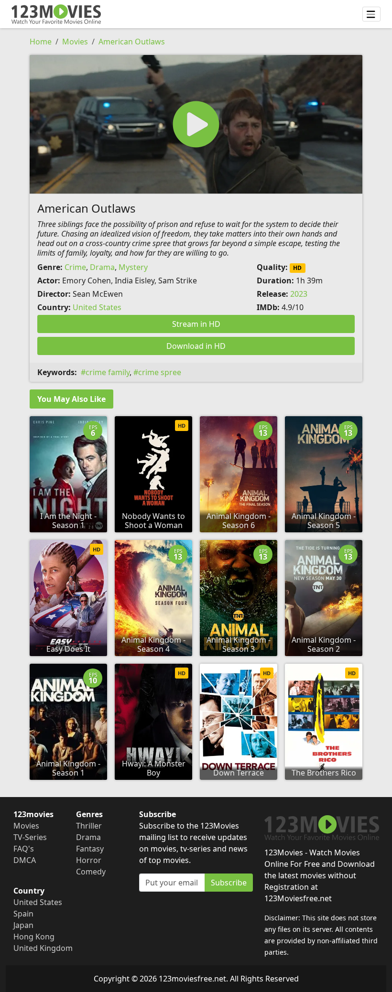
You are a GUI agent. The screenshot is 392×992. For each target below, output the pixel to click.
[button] (196, 124)
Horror (88, 860)
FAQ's (23, 848)
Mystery (133, 267)
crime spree (159, 372)
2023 (298, 294)
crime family (108, 372)
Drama (102, 267)
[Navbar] (371, 14)
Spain (23, 913)
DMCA (24, 860)
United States (97, 307)
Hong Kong (33, 936)
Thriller (89, 825)
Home (41, 41)
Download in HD (196, 346)
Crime (75, 267)
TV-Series (30, 837)
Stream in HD (196, 324)
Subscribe (229, 882)
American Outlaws (131, 41)
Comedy (91, 871)
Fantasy (90, 848)
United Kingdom (43, 948)
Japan (23, 925)
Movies (75, 41)
